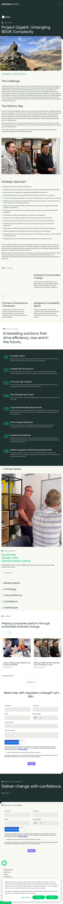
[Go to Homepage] (10, 4)
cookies (19, 884)
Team (6, 874)
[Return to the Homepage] (4, 863)
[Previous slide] (4, 633)
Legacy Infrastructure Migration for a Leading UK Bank (17, 655)
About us (7, 872)
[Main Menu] (59, 4)
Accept (38, 897)
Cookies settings (25, 897)
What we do (8, 869)
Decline (52, 897)
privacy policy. (41, 888)
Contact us (8, 877)
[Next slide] (9, 633)
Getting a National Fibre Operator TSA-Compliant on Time (47, 655)
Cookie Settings (5, 902)
